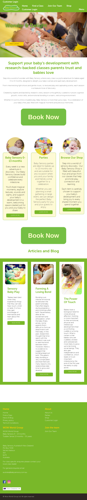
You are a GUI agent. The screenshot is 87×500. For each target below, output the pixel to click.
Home (25, 6)
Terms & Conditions (10, 423)
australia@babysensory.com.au (15, 472)
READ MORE (16, 323)
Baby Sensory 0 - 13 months (14, 434)
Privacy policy (8, 420)
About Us (48, 413)
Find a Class (37, 6)
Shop (68, 6)
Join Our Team (55, 6)
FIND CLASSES (14, 44)
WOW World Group (10, 431)
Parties (47, 415)
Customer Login (10, 2)
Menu (81, 9)
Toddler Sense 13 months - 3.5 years (17, 436)
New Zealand (12, 489)
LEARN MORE (15, 215)
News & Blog (8, 418)
